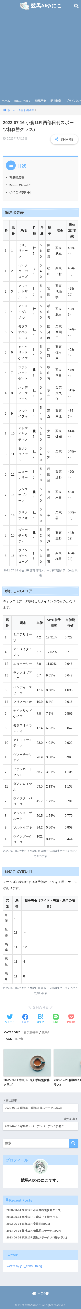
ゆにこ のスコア (20, 184)
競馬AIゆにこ (45, 5)
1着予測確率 (30, 1032)
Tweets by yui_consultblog (23, 1266)
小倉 (20, 1039)
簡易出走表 (16, 177)
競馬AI (46, 1032)
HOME (42, 1293)
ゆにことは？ (22, 100)
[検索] (73, 1143)
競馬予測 (40, 100)
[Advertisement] (40, 54)
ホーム (6, 100)
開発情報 (56, 100)
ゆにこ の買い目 (20, 192)
